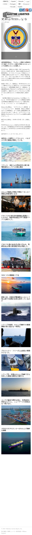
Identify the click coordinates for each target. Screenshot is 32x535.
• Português (12, 4)
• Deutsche (20, 1)
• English (19, 7)
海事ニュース (11, 531)
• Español (13, 1)
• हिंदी (19, 4)
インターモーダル (13, 134)
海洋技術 (18, 531)
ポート (21, 134)
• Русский (12, 7)
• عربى (27, 1)
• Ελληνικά (26, 4)
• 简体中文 (5, 1)
